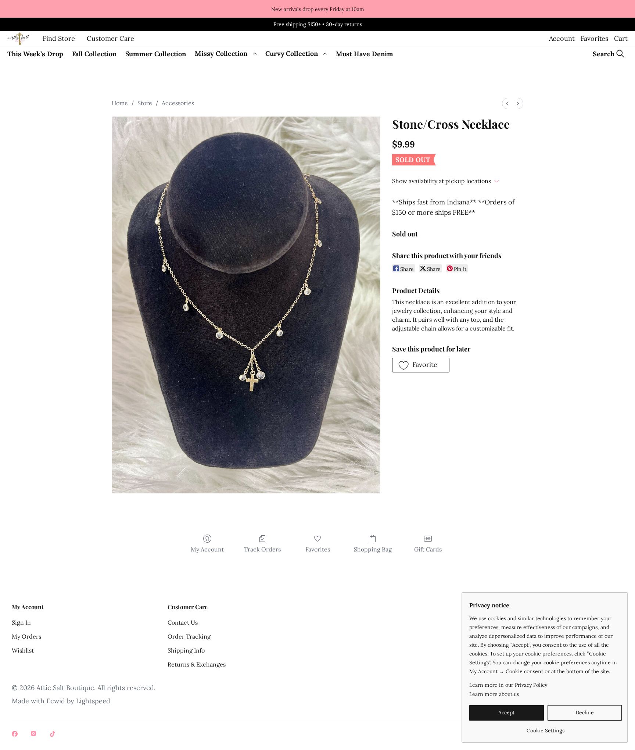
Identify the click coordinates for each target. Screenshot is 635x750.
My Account (207, 549)
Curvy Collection (291, 53)
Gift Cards (428, 549)
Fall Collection (94, 54)
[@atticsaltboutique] (15, 734)
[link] (545, 728)
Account (562, 38)
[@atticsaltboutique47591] (53, 734)
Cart (621, 38)
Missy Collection (221, 53)
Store (144, 103)
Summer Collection (155, 54)
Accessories (178, 103)
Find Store (59, 38)
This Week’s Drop (35, 54)
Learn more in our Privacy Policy (508, 685)
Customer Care (110, 38)
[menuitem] (507, 103)
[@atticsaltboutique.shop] (34, 734)
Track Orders (262, 549)
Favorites (594, 38)
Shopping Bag (373, 549)
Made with (61, 701)
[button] (420, 365)
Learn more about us (494, 694)
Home (120, 103)
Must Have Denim (364, 54)
